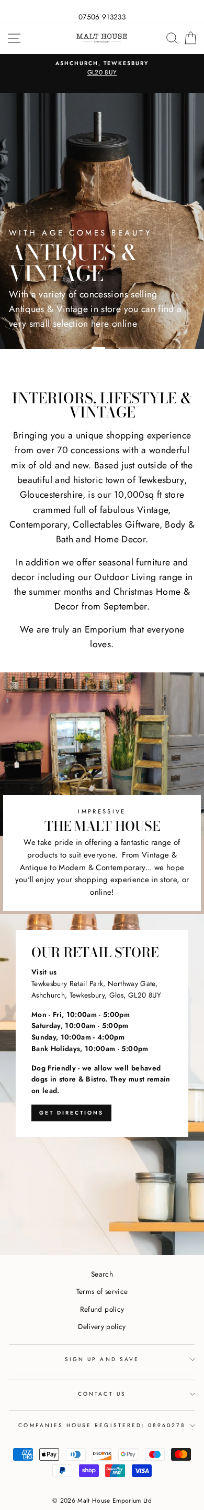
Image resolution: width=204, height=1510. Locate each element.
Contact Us (102, 1394)
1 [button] (75, 348)
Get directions (71, 1113)
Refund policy (102, 1309)
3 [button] (128, 348)
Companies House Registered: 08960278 (101, 1425)
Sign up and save (102, 1359)
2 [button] (102, 348)
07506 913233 (102, 17)
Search (102, 1274)
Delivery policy (102, 1326)
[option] (102, 68)
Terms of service (102, 1291)
